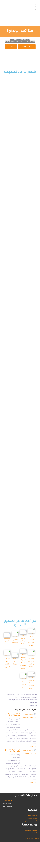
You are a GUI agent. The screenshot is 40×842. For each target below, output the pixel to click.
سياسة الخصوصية (31, 830)
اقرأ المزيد (32, 747)
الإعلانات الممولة (27, 19)
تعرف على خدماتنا (26, 46)
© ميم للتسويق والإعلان (31, 839)
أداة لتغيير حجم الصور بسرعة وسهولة (12, 715)
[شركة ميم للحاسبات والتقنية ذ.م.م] (20, 7)
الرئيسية (8, 25)
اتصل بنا (16, 19)
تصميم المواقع (25, 22)
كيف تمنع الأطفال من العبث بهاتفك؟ (12, 751)
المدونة (7, 19)
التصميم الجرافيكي (11, 22)
